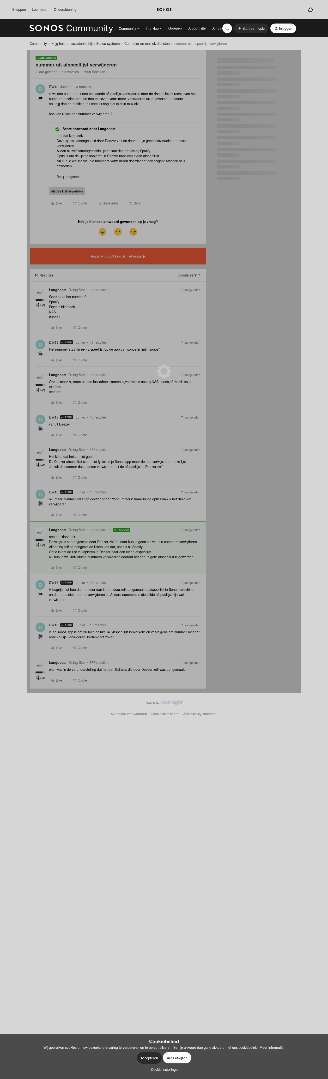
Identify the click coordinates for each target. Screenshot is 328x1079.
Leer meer (40, 9)
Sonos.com (220, 28)
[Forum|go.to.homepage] (71, 28)
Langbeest (58, 289)
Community (38, 43)
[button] (251, 28)
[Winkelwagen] (310, 9)
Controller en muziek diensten (147, 43)
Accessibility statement (200, 713)
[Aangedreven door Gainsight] (164, 703)
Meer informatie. (272, 1047)
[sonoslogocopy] (164, 9)
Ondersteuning (65, 9)
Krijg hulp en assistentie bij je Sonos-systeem (85, 43)
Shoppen (19, 9)
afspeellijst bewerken (67, 191)
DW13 (53, 86)
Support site (197, 28)
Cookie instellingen (165, 713)
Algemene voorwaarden (129, 713)
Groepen (175, 28)
